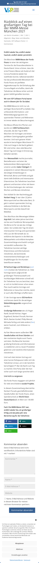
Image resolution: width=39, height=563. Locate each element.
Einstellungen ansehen (20, 555)
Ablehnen (19, 549)
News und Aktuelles (22, 38)
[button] (36, 520)
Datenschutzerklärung (16, 560)
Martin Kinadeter (13, 35)
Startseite (7, 41)
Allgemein (7, 38)
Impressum (27, 560)
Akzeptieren (19, 543)
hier (32, 322)
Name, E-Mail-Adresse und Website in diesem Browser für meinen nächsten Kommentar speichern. (19, 502)
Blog (13, 38)
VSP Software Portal (18, 41)
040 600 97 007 (21, 2)
